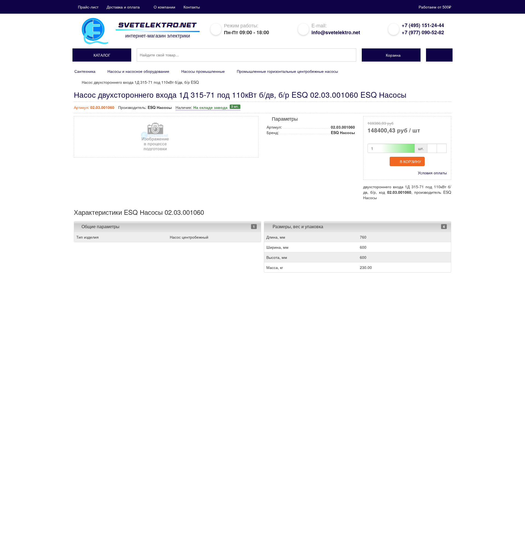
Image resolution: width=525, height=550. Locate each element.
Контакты (191, 7)
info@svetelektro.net (335, 32)
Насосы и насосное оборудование (138, 71)
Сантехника (84, 71)
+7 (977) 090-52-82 (423, 32)
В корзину (410, 161)
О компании (164, 7)
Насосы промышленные (203, 71)
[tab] (167, 226)
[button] (101, 55)
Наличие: (207, 107)
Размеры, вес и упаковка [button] (297, 226)
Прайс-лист (88, 7)
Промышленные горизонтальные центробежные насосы (287, 71)
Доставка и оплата (123, 7)
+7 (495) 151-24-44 (423, 25)
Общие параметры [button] (100, 226)
